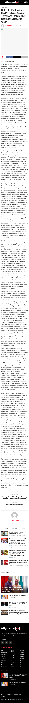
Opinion (7, 7)
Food (2, 665)
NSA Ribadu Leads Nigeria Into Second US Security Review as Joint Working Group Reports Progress (18, 612)
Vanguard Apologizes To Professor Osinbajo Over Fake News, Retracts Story (18, 562)
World (21, 667)
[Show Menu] (2, 2)
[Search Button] (22, 2)
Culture (3, 656)
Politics (22, 654)
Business (3, 654)
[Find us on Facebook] (2, 642)
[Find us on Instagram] (10, 642)
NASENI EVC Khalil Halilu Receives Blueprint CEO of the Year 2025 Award (18, 604)
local (12, 664)
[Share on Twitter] (17, 57)
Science (22, 656)
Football (3, 667)
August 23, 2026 (6, 591)
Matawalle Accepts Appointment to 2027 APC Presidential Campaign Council (13, 588)
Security (22, 658)
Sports (22, 660)
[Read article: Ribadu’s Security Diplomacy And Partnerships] (4, 597)
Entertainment (5, 663)
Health (12, 656)
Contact (3, 696)
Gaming (13, 653)
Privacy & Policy (17, 694)
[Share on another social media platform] (24, 57)
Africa (2, 650)
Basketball (4, 652)
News (12, 666)
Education (4, 660)
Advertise (9, 694)
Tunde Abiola (9, 25)
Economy (3, 658)
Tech (21, 663)
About (2, 694)
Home (2, 7)
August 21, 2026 (13, 607)
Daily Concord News (9, 699)
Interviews (13, 660)
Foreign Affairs (13, 651)
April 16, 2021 (18, 25)
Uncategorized (24, 665)
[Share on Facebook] (9, 57)
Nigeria (22, 650)
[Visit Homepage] (12, 2)
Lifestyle (13, 662)
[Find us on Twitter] (6, 642)
